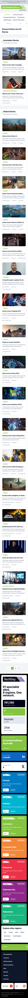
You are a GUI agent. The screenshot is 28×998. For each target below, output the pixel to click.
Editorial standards (8, 965)
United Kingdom (17, 936)
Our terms (6, 979)
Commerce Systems (18, 14)
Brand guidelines (7, 954)
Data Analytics (21, 17)
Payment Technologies (18, 20)
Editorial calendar (7, 961)
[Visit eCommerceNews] (9, 818)
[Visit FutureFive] (9, 840)
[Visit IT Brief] (9, 862)
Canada (11, 932)
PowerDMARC (4, 996)
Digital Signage (7, 20)
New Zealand (7, 936)
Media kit (13, 790)
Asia (5, 932)
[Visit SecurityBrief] (9, 884)
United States (7, 939)
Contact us (6, 957)
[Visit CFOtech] (9, 775)
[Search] (20, 23)
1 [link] (12, 668)
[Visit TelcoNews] (9, 906)
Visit (5, 790)
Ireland (22, 932)
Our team (5, 975)
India (16, 932)
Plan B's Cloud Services (7, 994)
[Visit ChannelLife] (9, 797)
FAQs (4, 968)
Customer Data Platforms (9, 17)
